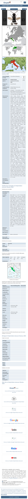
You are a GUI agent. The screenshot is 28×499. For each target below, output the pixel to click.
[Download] (21, 11)
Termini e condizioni (13, 478)
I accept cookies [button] (14, 497)
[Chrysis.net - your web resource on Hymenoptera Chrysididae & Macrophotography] (7, 2)
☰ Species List (14, 9)
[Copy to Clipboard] (2, 481)
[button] (14, 35)
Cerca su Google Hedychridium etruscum (14, 412)
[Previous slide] (4, 20)
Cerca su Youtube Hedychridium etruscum (14, 460)
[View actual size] (17, 11)
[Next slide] (23, 20)
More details (4, 494)
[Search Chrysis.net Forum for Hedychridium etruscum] (14, 388)
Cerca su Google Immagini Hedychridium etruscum (14, 423)
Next (24, 9)
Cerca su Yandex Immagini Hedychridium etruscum (14, 442)
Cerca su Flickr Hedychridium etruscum (14, 451)
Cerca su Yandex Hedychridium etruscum (14, 432)
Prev (4, 9)
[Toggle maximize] (24, 11)
